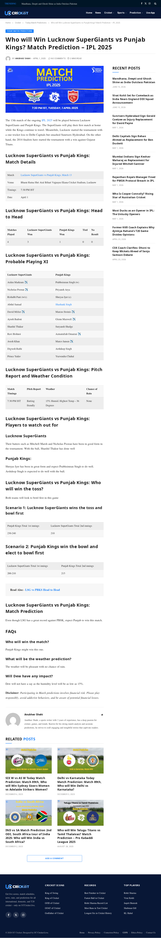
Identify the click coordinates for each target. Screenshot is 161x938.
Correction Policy (111, 932)
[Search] (155, 3)
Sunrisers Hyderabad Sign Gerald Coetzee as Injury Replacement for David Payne (133, 119)
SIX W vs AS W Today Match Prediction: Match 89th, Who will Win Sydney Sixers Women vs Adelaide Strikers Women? (28, 783)
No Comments (58, 58)
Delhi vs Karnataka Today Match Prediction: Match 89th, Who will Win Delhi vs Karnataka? (79, 783)
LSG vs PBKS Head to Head (42, 590)
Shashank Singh (64, 304)
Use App (150, 12)
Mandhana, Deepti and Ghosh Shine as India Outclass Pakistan (49, 3)
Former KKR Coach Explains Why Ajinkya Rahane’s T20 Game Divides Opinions (133, 231)
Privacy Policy (94, 932)
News (98, 12)
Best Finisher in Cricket (94, 892)
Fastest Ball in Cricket (94, 897)
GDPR (125, 932)
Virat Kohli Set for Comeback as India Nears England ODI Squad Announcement (132, 99)
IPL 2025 (47, 120)
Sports (121, 12)
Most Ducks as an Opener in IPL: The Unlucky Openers (133, 212)
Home (89, 12)
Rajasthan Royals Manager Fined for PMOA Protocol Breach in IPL (133, 178)
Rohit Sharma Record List (96, 903)
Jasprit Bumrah (130, 903)
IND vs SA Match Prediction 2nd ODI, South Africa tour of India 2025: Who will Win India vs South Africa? (29, 836)
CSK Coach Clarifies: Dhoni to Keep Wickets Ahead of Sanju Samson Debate (131, 251)
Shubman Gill (130, 908)
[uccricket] (16, 13)
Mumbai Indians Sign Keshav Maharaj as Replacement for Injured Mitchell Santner (131, 160)
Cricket (108, 12)
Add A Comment (54, 858)
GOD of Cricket (52, 903)
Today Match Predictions (19, 31)
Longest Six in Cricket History (98, 913)
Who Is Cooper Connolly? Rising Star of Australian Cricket (132, 195)
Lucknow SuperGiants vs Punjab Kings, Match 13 (46, 175)
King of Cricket (52, 897)
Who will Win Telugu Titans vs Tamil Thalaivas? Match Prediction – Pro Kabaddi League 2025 (78, 836)
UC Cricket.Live (41, 932)
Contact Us (150, 932)
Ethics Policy (137, 932)
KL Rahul (128, 913)
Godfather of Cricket (54, 913)
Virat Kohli (129, 897)
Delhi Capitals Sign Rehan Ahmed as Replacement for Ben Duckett (132, 139)
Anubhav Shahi (23, 58)
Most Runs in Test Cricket (96, 908)
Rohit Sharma (130, 892)
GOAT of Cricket (52, 908)
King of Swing (51, 892)
